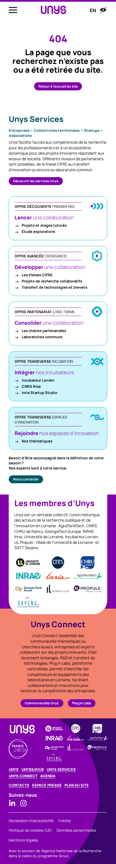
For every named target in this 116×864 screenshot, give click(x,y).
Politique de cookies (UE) (30, 830)
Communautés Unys (42, 703)
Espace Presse (47, 785)
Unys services (61, 769)
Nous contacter (26, 479)
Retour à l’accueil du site (58, 86)
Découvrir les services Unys (36, 181)
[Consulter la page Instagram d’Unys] (23, 803)
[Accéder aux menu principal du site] (13, 9)
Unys (14, 769)
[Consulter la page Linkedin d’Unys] (12, 803)
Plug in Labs (81, 703)
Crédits (64, 820)
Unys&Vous (32, 769)
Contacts (19, 785)
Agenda (47, 776)
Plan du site (76, 785)
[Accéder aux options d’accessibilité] (103, 10)
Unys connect (23, 776)
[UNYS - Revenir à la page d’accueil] (53, 10)
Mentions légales (23, 840)
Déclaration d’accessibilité (31, 820)
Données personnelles (76, 830)
